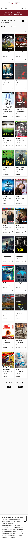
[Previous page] (6, 383)
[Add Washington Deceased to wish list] (26, 59)
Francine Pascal (20, 198)
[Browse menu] (25, 8)
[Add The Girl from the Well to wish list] (26, 175)
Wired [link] (17, 225)
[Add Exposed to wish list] (13, 232)
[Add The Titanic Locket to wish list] (13, 290)
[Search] (2, 8)
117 (11, 383)
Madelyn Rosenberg (8, 198)
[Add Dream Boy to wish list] (13, 203)
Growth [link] (5, 340)
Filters (3, 31)
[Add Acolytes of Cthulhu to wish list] (13, 59)
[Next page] (23, 383)
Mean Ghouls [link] (19, 138)
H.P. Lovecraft (20, 342)
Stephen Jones (20, 54)
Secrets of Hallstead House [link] (7, 312)
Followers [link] (18, 254)
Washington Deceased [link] (20, 52)
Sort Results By (5, 26)
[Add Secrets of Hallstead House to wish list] (13, 319)
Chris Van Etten (7, 140)
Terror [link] (17, 196)
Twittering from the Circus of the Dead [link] (20, 283)
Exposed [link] (5, 225)
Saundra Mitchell (7, 256)
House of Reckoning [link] (7, 167)
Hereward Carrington (8, 111)
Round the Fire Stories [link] (20, 312)
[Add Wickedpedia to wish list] (13, 146)
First (9, 386)
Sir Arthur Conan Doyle (21, 313)
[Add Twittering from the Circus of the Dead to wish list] (26, 290)
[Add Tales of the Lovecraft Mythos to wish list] (26, 348)
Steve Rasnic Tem (8, 371)
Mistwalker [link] (5, 254)
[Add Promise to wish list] (13, 88)
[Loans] (22, 9)
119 (17, 383)
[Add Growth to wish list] (13, 348)
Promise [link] (5, 81)
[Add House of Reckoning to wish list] (13, 175)
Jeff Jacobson (7, 342)
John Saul (6, 169)
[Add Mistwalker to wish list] (13, 261)
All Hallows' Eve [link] (20, 109)
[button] (23, 21)
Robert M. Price (7, 54)
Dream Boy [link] (5, 196)
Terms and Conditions (8, 519)
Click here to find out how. (15, 14)
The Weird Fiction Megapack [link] (7, 369)
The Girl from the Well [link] (20, 167)
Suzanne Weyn (7, 285)
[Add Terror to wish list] (26, 203)
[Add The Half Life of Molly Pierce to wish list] (26, 377)
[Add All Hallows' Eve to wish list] (26, 117)
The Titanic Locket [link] (7, 283)
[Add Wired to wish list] (26, 232)
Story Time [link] (18, 81)
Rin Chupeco (20, 169)
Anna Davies (20, 256)
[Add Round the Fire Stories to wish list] (26, 319)
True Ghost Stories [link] (7, 109)
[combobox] (11, 8)
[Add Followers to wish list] (26, 261)
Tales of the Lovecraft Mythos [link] (20, 340)
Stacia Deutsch (20, 140)
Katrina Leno (20, 371)
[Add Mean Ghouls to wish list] (26, 146)
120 (20, 383)
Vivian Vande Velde (21, 111)
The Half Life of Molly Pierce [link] (20, 369)
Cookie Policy (13, 537)
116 (9, 383)
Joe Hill (18, 285)
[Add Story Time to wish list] (26, 88)
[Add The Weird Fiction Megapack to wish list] (13, 377)
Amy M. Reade (7, 313)
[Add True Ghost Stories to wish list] (13, 117)
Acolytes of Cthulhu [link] (7, 52)
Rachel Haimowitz (8, 82)
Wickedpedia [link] (6, 138)
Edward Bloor (20, 82)
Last (20, 386)
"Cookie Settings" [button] (12, 531)
